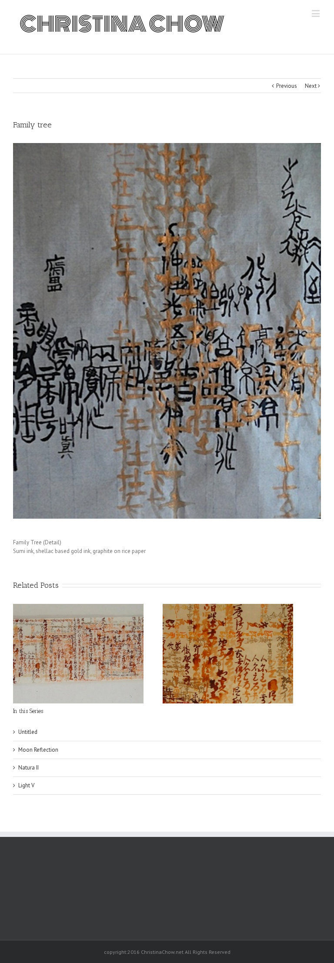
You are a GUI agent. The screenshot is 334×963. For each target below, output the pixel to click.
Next (311, 86)
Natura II (28, 767)
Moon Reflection (38, 749)
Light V (26, 785)
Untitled (27, 732)
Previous (286, 86)
